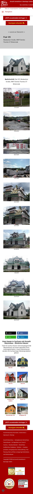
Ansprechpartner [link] (14, 8)
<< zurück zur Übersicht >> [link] (16, 32)
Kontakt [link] (21, 8)
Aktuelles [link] (26, 8)
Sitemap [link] (12, 435)
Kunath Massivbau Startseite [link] (10, 432)
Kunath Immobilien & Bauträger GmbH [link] (21, 1)
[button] (6, 11)
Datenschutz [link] (22, 432)
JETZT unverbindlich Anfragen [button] (15, 18)
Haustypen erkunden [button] (15, 23)
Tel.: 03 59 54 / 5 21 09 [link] (26, 5)
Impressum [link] (6, 435)
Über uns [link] (7, 8)
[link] (4, 6)
